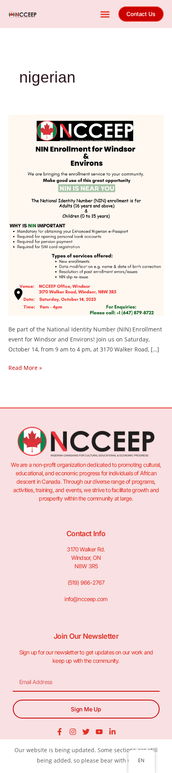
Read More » (25, 367)
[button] (105, 14)
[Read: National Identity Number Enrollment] (86, 214)
